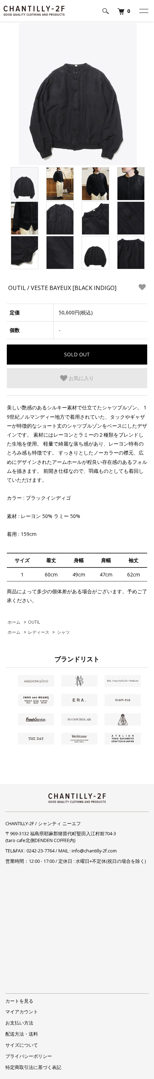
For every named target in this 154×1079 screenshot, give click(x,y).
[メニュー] (143, 11)
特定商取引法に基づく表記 (33, 1067)
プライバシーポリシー (28, 1056)
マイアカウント (21, 1012)
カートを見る (19, 1001)
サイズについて (21, 1045)
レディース (38, 632)
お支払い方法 (19, 1023)
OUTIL (34, 622)
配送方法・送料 (21, 1034)
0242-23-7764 (40, 851)
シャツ (63, 632)
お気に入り (80, 378)
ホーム (14, 622)
